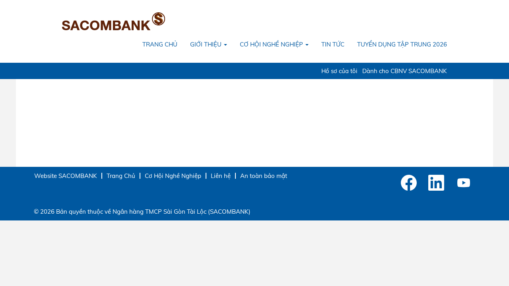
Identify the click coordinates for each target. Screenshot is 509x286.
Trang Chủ (121, 176)
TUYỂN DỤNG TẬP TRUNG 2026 (402, 44)
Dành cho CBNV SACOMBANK (404, 71)
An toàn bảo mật (263, 176)
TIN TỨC (332, 44)
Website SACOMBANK (65, 176)
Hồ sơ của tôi (339, 71)
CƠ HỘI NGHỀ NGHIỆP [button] (272, 44)
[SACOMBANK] (113, 21)
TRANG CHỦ (159, 44)
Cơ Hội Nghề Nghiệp (173, 176)
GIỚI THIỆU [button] (206, 44)
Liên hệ (221, 176)
